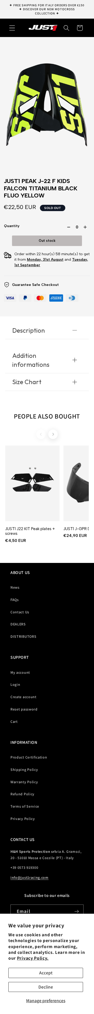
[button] (12, 28)
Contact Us (19, 612)
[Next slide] (53, 434)
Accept (45, 973)
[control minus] (67, 227)
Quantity (12, 226)
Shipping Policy (24, 769)
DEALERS (18, 624)
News (15, 587)
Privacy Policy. (33, 958)
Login (15, 684)
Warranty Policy (24, 782)
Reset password (24, 709)
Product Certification (28, 757)
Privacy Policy (22, 818)
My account (20, 672)
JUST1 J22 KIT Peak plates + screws (30, 531)
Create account (23, 696)
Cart (14, 721)
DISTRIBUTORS (23, 636)
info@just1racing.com (29, 877)
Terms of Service (24, 806)
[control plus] (86, 227)
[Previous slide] (41, 434)
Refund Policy (22, 794)
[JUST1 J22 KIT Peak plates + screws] (32, 483)
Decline (45, 987)
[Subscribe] (76, 912)
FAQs (14, 599)
